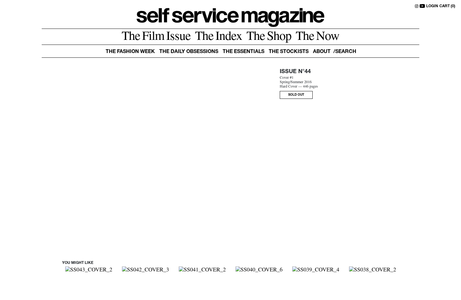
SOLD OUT (296, 95)
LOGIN (432, 6)
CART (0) (447, 6)
